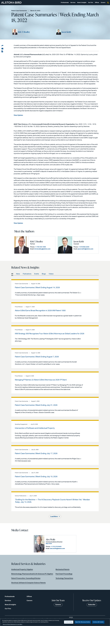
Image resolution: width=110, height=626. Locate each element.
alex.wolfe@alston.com (57, 548)
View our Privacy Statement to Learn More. (12, 624)
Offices (97, 2)
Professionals (65, 2)
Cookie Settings (68, 622)
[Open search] (108, 2)
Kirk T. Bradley (24, 32)
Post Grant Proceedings (64, 574)
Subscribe (91, 604)
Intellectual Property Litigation (22, 569)
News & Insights (81, 2)
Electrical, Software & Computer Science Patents (28, 583)
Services (72, 2)
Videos (51, 274)
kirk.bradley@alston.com (42, 249)
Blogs (44, 274)
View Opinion (18, 115)
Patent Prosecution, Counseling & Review (25, 578)
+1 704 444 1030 (40, 247)
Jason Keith (66, 32)
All (12, 274)
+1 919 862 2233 (83, 247)
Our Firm (90, 2)
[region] (55, 622)
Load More (54, 516)
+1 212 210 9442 (56, 546)
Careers (103, 2)
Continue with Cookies (98, 622)
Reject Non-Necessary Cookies (82, 622)
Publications (27, 274)
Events (36, 274)
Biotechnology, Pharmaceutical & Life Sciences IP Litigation (32, 574)
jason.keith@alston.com (85, 249)
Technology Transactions (64, 578)
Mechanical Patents (62, 569)
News (18, 274)
